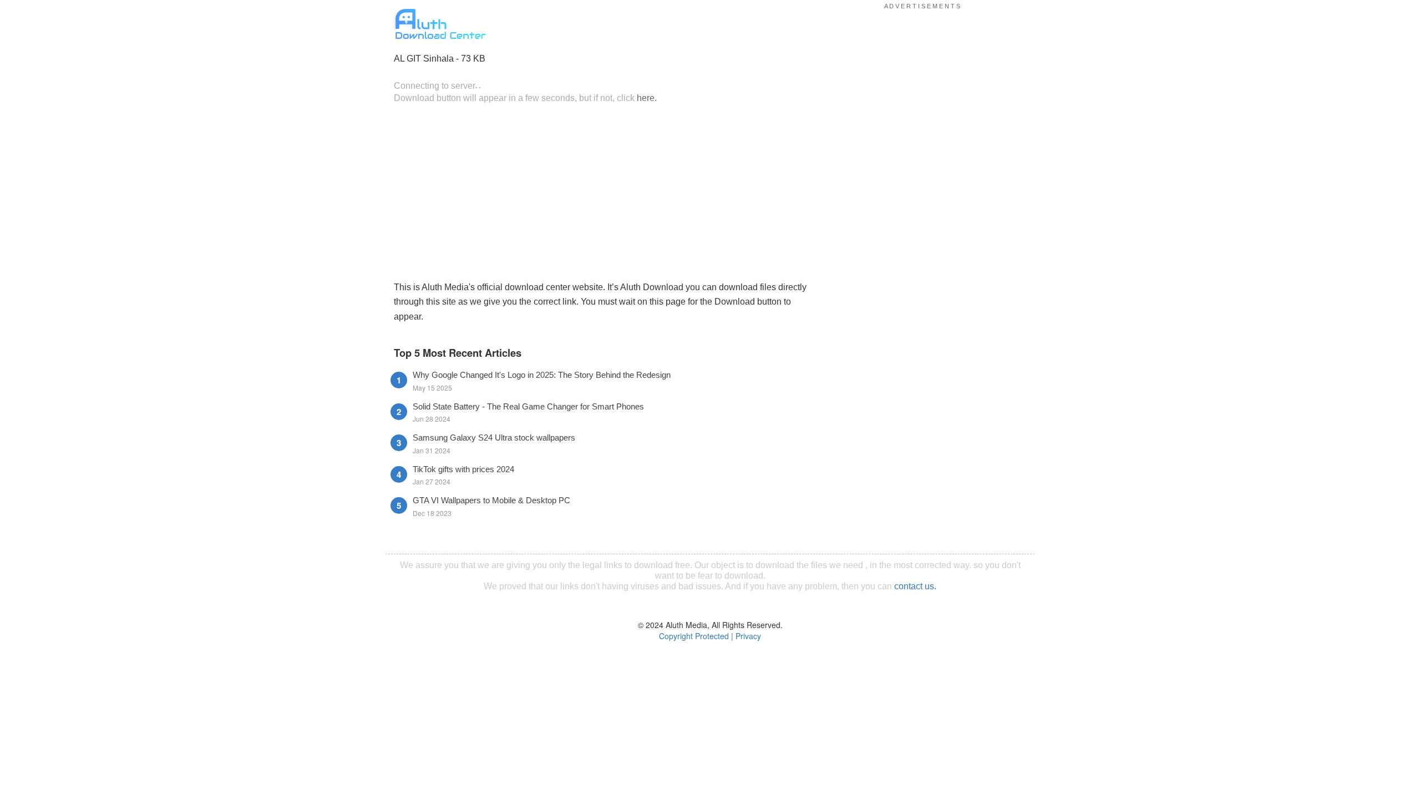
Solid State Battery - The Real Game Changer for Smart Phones (528, 406)
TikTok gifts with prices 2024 (463, 469)
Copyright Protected (694, 635)
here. (647, 98)
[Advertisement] (602, 191)
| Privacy (746, 635)
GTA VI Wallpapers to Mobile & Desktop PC (491, 500)
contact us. (915, 586)
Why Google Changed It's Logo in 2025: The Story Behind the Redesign (542, 375)
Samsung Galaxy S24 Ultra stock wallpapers (494, 437)
